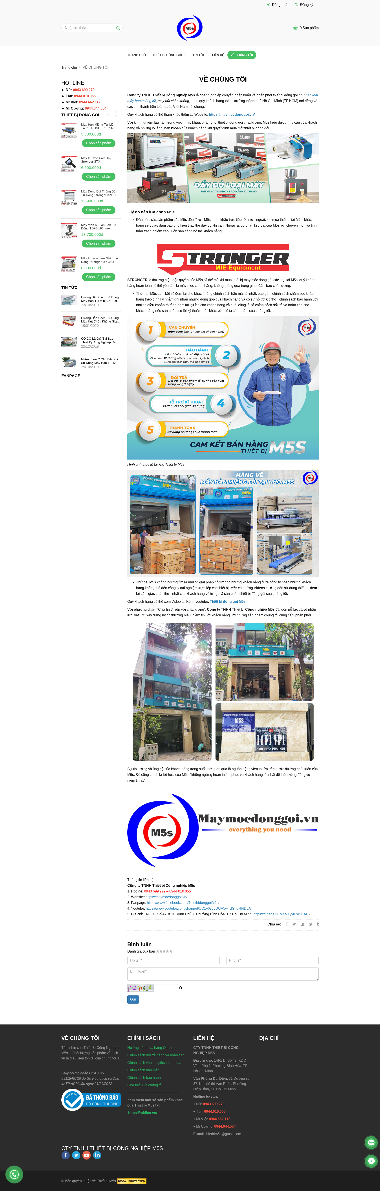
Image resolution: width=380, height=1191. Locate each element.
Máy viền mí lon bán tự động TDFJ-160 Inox (98, 226)
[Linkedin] (302, 924)
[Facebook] (287, 924)
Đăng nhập (280, 5)
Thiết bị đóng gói (167, 55)
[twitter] (76, 1155)
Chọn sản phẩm (98, 143)
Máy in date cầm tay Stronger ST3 (96, 159)
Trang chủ (136, 55)
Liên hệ (218, 55)
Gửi (133, 999)
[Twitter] (294, 924)
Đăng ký (306, 5)
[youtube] (86, 1155)
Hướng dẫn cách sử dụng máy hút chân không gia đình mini (100, 321)
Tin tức (199, 55)
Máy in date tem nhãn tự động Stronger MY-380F (99, 260)
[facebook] (65, 1155)
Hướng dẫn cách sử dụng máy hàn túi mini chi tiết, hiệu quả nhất (100, 300)
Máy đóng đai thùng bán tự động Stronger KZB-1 (99, 193)
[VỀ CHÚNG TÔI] (311, 924)
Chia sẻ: (274, 924)
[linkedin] (97, 1155)
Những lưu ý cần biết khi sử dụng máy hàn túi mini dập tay (100, 362)
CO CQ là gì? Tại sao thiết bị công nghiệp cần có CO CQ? (99, 342)
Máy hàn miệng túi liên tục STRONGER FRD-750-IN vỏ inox (100, 128)
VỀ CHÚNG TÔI (242, 55)
